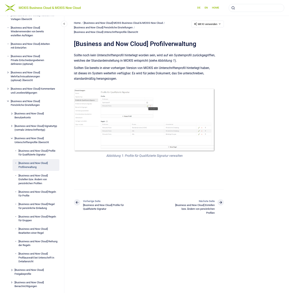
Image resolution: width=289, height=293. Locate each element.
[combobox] (256, 8)
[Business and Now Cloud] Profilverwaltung (33, 165)
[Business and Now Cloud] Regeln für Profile (37, 193)
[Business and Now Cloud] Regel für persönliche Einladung (36, 206)
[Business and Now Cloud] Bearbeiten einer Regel (33, 230)
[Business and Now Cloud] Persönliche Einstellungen (25, 103)
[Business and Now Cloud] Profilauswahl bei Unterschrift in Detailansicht (36, 257)
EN (206, 7)
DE (198, 7)
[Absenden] (233, 8)
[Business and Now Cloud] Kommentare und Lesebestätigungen (33, 90)
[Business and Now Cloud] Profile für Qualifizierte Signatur (36, 152)
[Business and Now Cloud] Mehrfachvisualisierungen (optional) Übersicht (25, 76)
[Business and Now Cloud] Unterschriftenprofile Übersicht (31, 140)
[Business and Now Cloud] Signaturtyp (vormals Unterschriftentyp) (35, 127)
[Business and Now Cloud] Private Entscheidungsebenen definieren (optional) (27, 60)
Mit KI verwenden (207, 24)
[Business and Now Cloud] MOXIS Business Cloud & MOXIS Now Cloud (123, 22)
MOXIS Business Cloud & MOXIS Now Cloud (50, 8)
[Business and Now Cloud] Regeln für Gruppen (37, 218)
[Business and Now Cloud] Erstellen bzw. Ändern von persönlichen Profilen (33, 179)
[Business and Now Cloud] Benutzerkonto (29, 115)
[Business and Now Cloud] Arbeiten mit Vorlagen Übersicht (32, 17)
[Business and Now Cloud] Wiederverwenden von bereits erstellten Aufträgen (27, 31)
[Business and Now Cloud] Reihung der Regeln (37, 243)
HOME (215, 7)
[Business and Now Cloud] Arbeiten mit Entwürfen (30, 45)
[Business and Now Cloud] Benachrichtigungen (29, 284)
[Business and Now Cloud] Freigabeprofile (29, 271)
